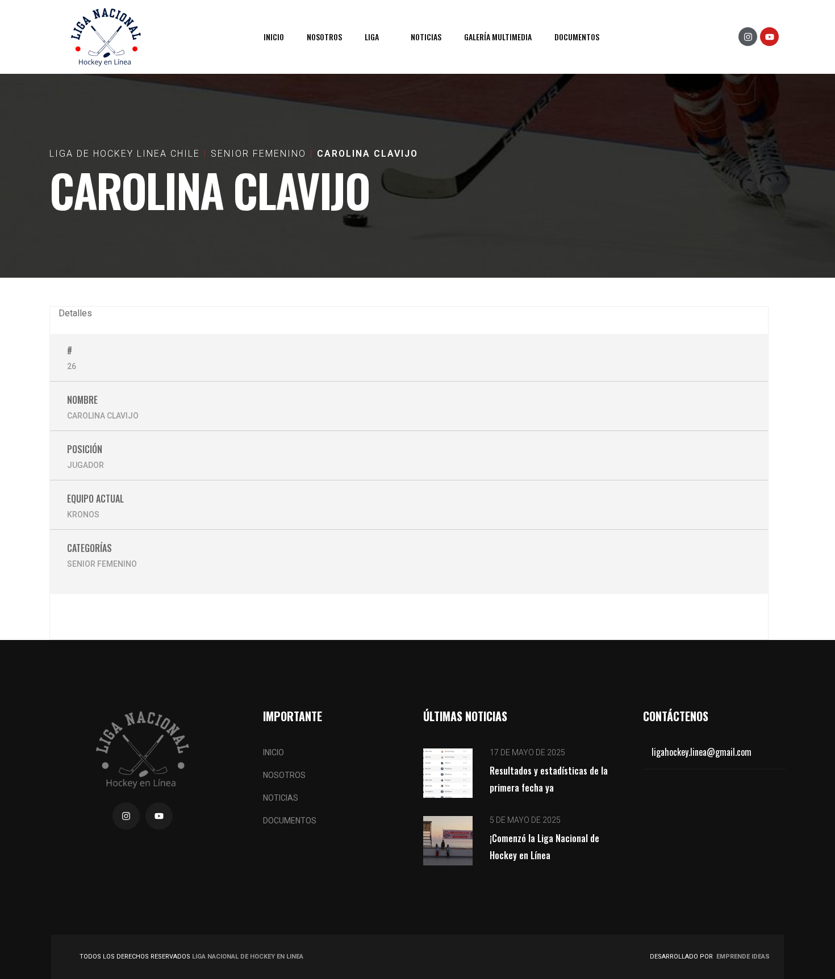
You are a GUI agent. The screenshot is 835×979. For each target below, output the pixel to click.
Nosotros (324, 37)
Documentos (576, 37)
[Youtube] (769, 36)
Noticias (426, 37)
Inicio (274, 37)
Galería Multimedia (498, 37)
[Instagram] (747, 36)
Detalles (75, 313)
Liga (372, 37)
